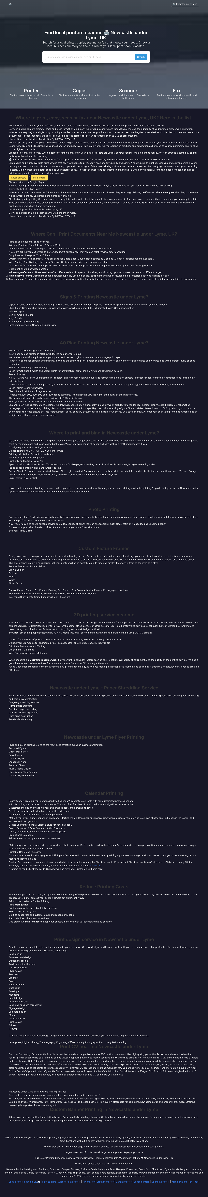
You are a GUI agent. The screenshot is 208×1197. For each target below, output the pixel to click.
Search (141, 57)
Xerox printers (179, 1181)
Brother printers (105, 1181)
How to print (49, 1181)
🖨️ (10, 4)
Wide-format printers (69, 1181)
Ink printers (39, 177)
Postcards (95, 865)
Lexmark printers (160, 1181)
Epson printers (141, 1181)
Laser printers (18, 177)
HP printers (89, 1181)
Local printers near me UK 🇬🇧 (24, 1181)
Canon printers (124, 1181)
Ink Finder (194, 1181)
